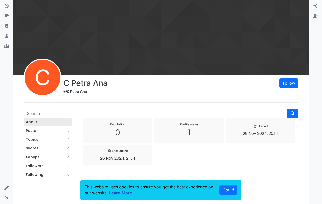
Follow (289, 83)
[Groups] (6, 46)
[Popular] (6, 26)
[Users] (6, 36)
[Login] (315, 6)
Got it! (228, 189)
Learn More (120, 192)
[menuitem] (315, 6)
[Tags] (6, 16)
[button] (6, 188)
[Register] (315, 16)
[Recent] (6, 6)
